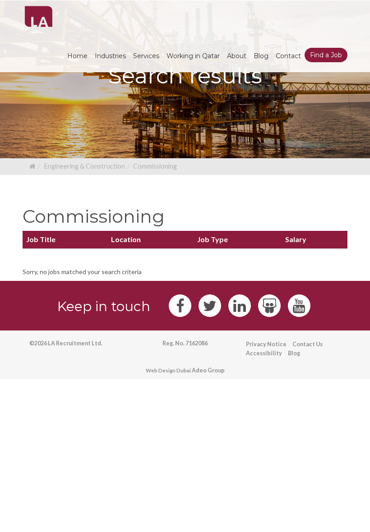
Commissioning (155, 166)
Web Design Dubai (168, 370)
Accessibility (264, 353)
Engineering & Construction (84, 166)
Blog (294, 353)
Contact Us (307, 344)
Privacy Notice (266, 344)
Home (77, 56)
